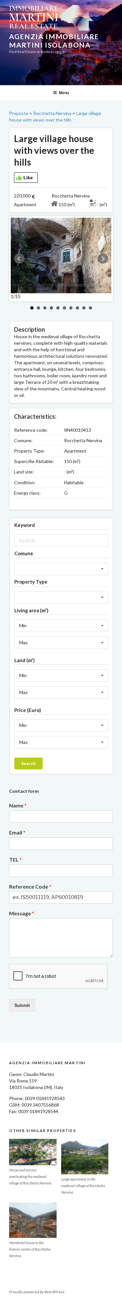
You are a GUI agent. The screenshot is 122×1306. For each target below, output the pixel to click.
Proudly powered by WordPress (36, 1291)
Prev (19, 259)
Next (103, 259)
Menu (64, 93)
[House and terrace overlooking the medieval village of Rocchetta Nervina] (33, 1152)
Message (21, 913)
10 (90, 308)
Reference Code (30, 886)
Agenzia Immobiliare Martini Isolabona (54, 40)
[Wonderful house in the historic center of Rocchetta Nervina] (33, 1220)
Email (17, 832)
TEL (15, 859)
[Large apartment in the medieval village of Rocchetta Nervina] (85, 1156)
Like (28, 177)
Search (28, 763)
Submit (22, 1005)
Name (18, 805)
